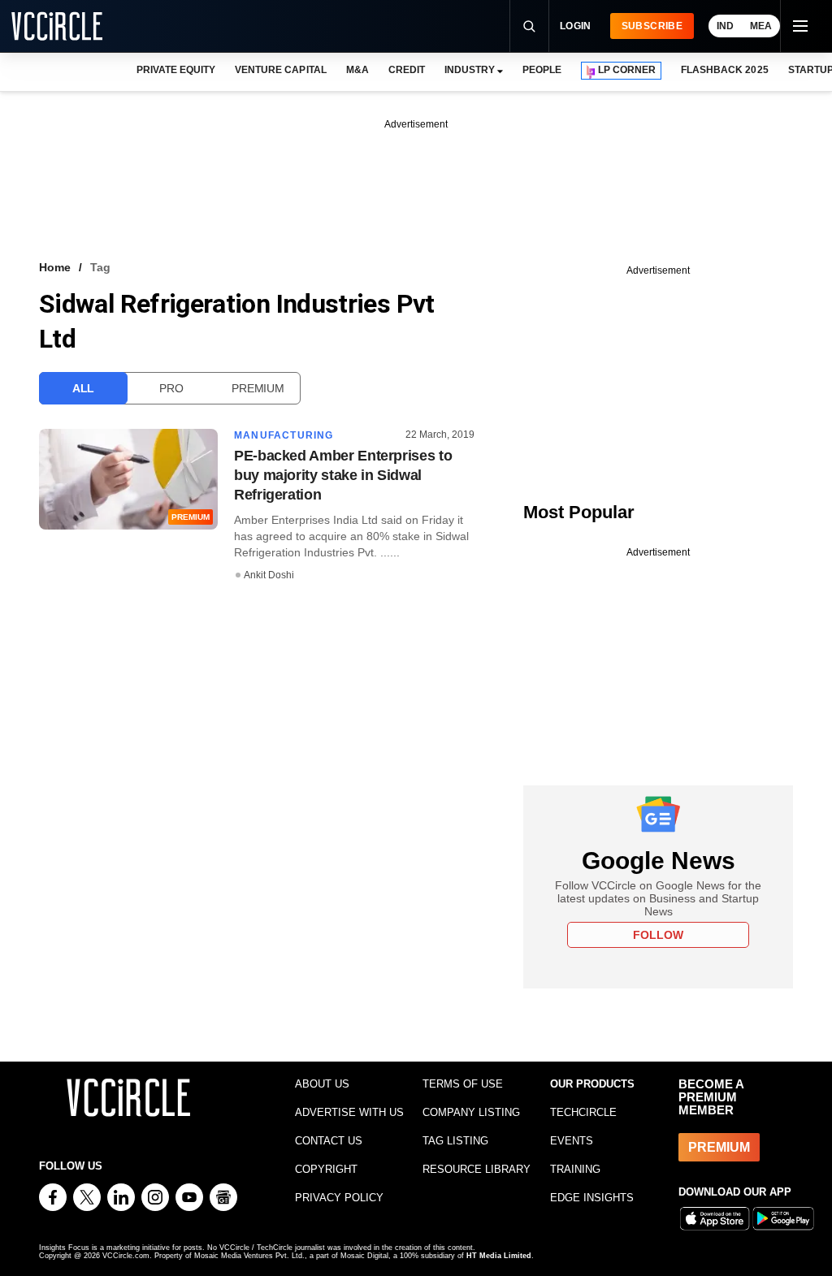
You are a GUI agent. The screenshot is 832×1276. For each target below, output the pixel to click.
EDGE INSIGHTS (592, 1198)
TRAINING (575, 1169)
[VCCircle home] (56, 26)
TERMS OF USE (462, 1084)
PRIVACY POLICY (339, 1198)
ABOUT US (322, 1084)
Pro (171, 388)
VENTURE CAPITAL (280, 70)
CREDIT (406, 70)
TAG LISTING (455, 1141)
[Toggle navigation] (799, 26)
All (83, 388)
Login (576, 26)
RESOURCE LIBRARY (476, 1169)
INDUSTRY (469, 70)
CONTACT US (328, 1141)
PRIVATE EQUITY (175, 70)
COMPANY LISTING (471, 1112)
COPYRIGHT (326, 1169)
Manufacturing (284, 435)
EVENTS (571, 1141)
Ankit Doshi (269, 575)
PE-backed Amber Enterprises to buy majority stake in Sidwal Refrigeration (343, 475)
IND (725, 26)
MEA (761, 26)
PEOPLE (541, 70)
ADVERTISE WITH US (349, 1112)
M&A (357, 70)
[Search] (528, 26)
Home (55, 267)
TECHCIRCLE (583, 1112)
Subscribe (652, 26)
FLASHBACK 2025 (724, 70)
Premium (258, 388)
